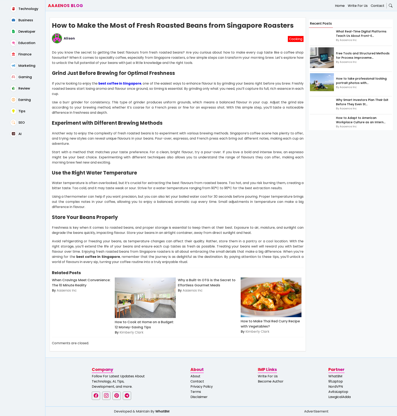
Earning (24, 99)
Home (340, 5)
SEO (21, 122)
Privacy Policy (201, 386)
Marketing (26, 65)
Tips (21, 111)
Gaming (25, 77)
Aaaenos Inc (67, 290)
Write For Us (358, 5)
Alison (69, 38)
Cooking (295, 39)
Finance (24, 54)
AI (20, 133)
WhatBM (335, 376)
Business (25, 20)
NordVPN (335, 386)
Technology (28, 8)
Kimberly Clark (131, 332)
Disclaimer (199, 396)
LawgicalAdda (339, 396)
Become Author (270, 381)
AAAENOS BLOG (65, 5)
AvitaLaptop (338, 391)
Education (26, 43)
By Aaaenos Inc (346, 40)
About (195, 376)
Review (24, 88)
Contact (377, 5)
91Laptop (335, 381)
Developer (26, 31)
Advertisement (316, 411)
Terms (195, 391)
